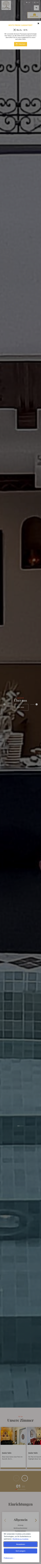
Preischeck (21, 44)
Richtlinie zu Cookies (20, 1539)
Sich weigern (20, 1551)
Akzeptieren (20, 1544)
